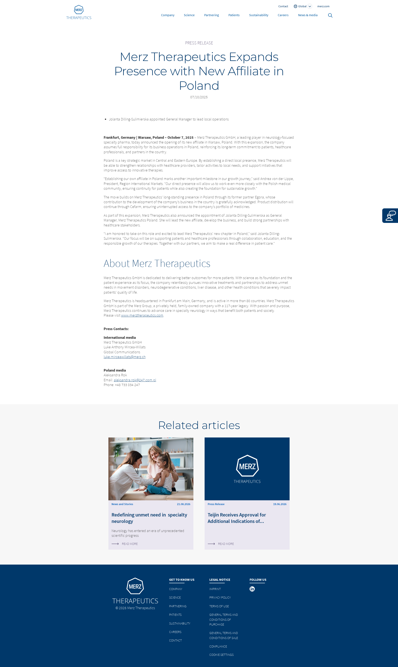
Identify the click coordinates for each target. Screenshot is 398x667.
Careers (283, 15)
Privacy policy (220, 597)
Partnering (211, 15)
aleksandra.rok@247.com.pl (135, 380)
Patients (234, 15)
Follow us (258, 579)
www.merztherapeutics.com (142, 315)
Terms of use (219, 606)
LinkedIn (252, 589)
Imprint (215, 589)
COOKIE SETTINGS (221, 654)
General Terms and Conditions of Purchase (223, 619)
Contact (175, 640)
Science (189, 15)
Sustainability (258, 15)
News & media (308, 15)
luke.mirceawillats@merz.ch (125, 356)
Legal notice (219, 579)
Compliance (218, 646)
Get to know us (181, 579)
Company (167, 15)
